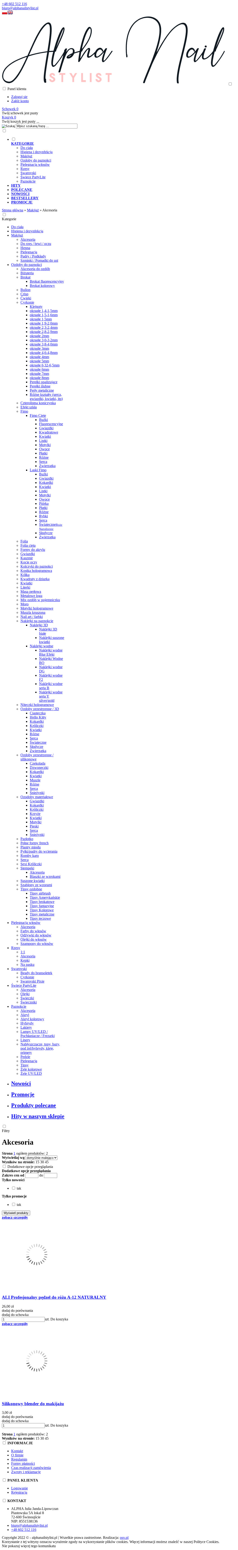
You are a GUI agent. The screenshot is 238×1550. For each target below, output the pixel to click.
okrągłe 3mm (39, 348)
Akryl (24, 1015)
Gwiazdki (46, 428)
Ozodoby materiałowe (36, 797)
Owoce (44, 449)
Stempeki (27, 868)
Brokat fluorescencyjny (47, 281)
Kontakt (17, 1451)
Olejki (25, 994)
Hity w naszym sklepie (37, 1116)
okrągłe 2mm (39, 336)
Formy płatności (23, 1463)
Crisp (24, 294)
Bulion (25, 290)
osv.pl (124, 1538)
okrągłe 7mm (39, 374)
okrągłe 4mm (39, 357)
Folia (24, 541)
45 (47, 1162)
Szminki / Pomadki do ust (39, 260)
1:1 (22, 952)
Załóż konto (20, 101)
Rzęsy (25, 169)
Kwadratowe (48, 432)
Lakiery (26, 1027)
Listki (43, 441)
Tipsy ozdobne (31, 889)
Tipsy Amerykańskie (45, 897)
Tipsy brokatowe (42, 902)
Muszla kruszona (32, 612)
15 (37, 1162)
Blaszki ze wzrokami (45, 876)
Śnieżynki (37, 793)
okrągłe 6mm (39, 369)
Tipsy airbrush (40, 893)
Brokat (25, 277)
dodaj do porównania (17, 1311)
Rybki (43, 516)
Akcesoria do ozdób (35, 269)
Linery (25, 1040)
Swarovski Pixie (32, 981)
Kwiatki (45, 436)
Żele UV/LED (31, 1073)
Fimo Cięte (38, 415)
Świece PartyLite (33, 177)
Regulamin (19, 1459)
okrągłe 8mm (39, 378)
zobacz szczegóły (15, 1217)
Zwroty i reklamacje (26, 1472)
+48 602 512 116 (14, 4)
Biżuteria (27, 273)
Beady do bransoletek (36, 973)
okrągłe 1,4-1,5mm (44, 311)
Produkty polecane (33, 1105)
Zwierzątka (47, 466)
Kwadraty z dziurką (35, 579)
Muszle (35, 780)
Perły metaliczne (42, 390)
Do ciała (26, 148)
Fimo (24, 411)
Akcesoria (27, 239)
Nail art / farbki (31, 617)
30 (42, 1162)
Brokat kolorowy (42, 286)
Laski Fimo (38, 470)
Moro (24, 604)
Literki (25, 587)
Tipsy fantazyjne (42, 906)
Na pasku (27, 965)
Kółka (25, 575)
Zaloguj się (19, 97)
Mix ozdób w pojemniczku (40, 600)
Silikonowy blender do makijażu (33, 1403)
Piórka (44, 503)
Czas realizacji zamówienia (31, 1468)
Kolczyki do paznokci (36, 566)
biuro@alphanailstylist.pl (20, 8)
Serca (43, 462)
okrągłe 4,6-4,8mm (44, 353)
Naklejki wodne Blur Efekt (51, 652)
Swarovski (28, 173)
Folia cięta (28, 545)
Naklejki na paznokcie (36, 621)
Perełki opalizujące (43, 382)
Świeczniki (28, 1002)
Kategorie (9, 219)
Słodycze (46, 533)
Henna (25, 248)
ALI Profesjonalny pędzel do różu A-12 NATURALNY (54, 1297)
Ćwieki (25, 298)
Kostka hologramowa (36, 571)
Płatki (43, 453)
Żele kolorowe (31, 1069)
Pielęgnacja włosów (35, 164)
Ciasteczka (38, 713)
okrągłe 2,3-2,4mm (44, 327)
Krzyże (35, 814)
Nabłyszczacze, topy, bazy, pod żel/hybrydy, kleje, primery (40, 1048)
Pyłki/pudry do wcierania (38, 851)
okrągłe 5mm (39, 361)
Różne (44, 457)
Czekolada (37, 763)
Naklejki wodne (41, 646)
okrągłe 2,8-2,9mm (44, 332)
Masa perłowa (30, 592)
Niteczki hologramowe (37, 705)
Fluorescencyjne (51, 424)
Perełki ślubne (40, 386)
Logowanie (19, 1488)
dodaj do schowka (15, 1315)
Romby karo (29, 856)
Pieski (34, 826)
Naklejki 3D (39, 625)
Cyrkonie (27, 302)
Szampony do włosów (36, 944)
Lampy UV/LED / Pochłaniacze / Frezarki (37, 1034)
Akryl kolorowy (32, 1019)
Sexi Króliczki (31, 864)
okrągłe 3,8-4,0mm (44, 344)
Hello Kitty (38, 717)
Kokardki (46, 483)
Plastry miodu (30, 847)
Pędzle (25, 1057)
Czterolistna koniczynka (38, 403)
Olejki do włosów (33, 939)
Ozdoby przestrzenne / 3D (39, 709)
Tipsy (24, 1065)
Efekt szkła (28, 407)
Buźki (43, 420)
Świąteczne (50, 526)
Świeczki (27, 998)
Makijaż (26, 156)
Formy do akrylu (32, 550)
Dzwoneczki (39, 768)
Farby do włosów (33, 931)
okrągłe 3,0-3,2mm (44, 340)
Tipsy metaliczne (42, 914)
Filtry (6, 1131)
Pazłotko (26, 839)
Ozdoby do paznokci (35, 160)
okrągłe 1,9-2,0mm (44, 323)
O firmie (17, 1455)
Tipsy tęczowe (40, 918)
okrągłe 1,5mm (41, 319)
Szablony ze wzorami (36, 885)
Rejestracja (19, 1492)
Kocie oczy (28, 562)
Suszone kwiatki (32, 881)
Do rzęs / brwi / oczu (35, 244)
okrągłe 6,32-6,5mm (45, 365)
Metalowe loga (31, 596)
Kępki (25, 960)
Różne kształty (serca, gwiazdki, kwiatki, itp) (46, 397)
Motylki (45, 445)
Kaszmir (26, 558)
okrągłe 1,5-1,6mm (44, 315)
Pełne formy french (34, 843)
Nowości (21, 1083)
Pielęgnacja (28, 252)
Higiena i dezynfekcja (36, 152)
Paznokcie (28, 181)
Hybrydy (27, 1023)
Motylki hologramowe (36, 608)
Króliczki (36, 726)
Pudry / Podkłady (33, 256)
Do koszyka (59, 1319)
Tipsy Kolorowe (42, 910)
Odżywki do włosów (35, 935)
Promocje (22, 1094)
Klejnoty (36, 307)
